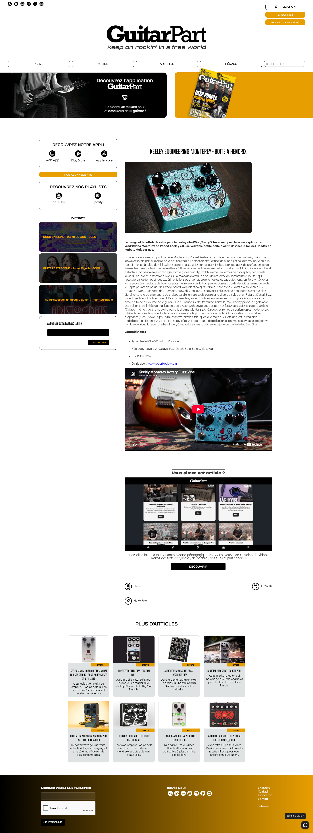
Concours (264, 788)
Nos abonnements (78, 174)
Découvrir (198, 566)
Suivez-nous (176, 788)
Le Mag (263, 799)
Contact (263, 791)
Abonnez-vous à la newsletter (64, 323)
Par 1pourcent (263, 806)
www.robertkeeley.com (162, 363)
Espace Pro (265, 795)
